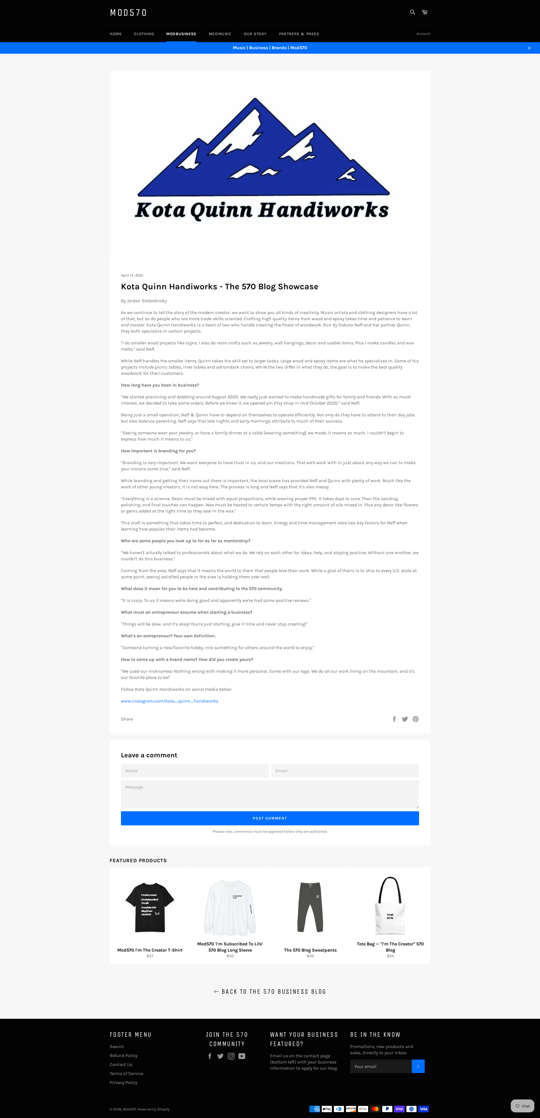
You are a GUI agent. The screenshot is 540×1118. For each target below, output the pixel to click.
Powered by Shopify (154, 1109)
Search (117, 1046)
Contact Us (121, 1064)
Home (116, 33)
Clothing (144, 33)
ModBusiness (181, 33)
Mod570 (129, 12)
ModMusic (220, 33)
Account (423, 33)
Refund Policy (123, 1055)
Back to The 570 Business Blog (273, 991)
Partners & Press (299, 33)
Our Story (255, 33)
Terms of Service (126, 1073)
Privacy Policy (123, 1082)
